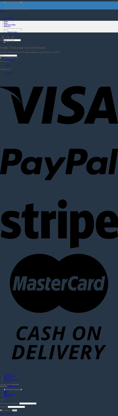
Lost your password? (7, 413)
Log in (14, 410)
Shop (5, 23)
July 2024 (7, 65)
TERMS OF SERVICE (11, 380)
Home (6, 21)
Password (3, 407)
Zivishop (3, 12)
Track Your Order (10, 394)
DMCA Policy (8, 378)
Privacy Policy (8, 375)
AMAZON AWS (12, 386)
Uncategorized (8, 73)
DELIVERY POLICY (10, 376)
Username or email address (9, 403)
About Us (7, 26)
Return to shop (12, 32)
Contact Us (7, 381)
